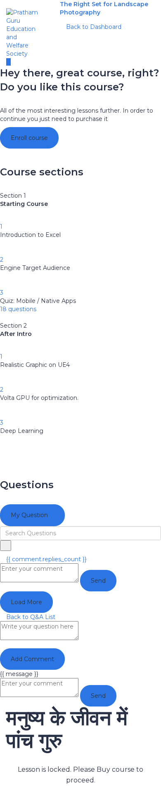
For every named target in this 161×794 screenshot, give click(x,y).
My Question (30, 515)
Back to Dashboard (92, 27)
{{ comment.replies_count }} (46, 559)
